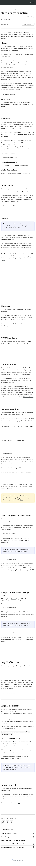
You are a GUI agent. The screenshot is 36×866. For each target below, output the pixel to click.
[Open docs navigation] (33, 2)
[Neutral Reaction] (7, 822)
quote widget (18, 258)
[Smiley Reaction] (11, 822)
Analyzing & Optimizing (17, 9)
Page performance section (23, 519)
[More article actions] (33, 24)
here (21, 500)
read (28, 122)
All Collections (5, 9)
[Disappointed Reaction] (3, 822)
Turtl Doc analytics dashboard (15, 426)
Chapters (13, 525)
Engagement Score (11, 741)
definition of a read (28, 397)
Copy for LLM (27, 24)
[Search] (30, 2)
